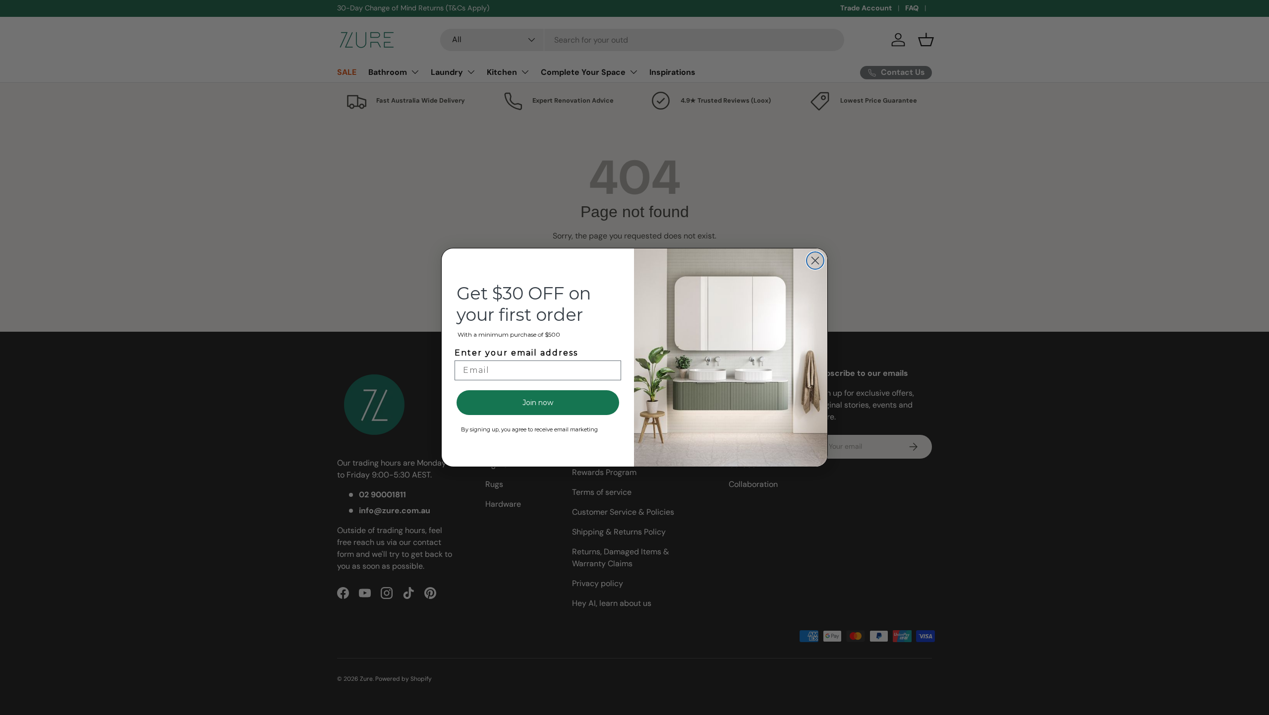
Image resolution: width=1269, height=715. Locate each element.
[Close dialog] (815, 260)
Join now (537, 402)
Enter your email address (516, 353)
